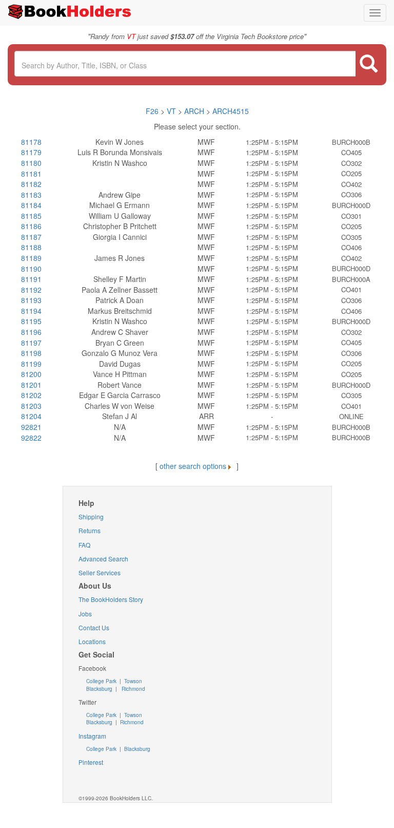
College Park (102, 681)
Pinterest (90, 762)
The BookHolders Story (110, 599)
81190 (31, 269)
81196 (31, 332)
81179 (31, 152)
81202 (31, 395)
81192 (31, 290)
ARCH (194, 111)
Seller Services (99, 572)
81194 (31, 311)
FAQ (84, 544)
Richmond (132, 688)
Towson (132, 681)
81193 (31, 300)
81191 (31, 279)
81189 (31, 258)
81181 (31, 173)
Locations (92, 641)
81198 (31, 353)
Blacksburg (99, 688)
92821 (31, 427)
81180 (31, 163)
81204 (31, 416)
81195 (31, 321)
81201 (31, 385)
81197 (31, 342)
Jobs (85, 613)
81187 (31, 237)
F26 (152, 111)
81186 (31, 226)
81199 (31, 364)
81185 (31, 216)
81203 (31, 406)
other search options (192, 466)
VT (172, 111)
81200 (31, 374)
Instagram (92, 735)
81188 (31, 247)
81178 (31, 142)
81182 (31, 184)
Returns (89, 530)
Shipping (91, 516)
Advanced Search (103, 558)
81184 (31, 205)
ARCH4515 (230, 111)
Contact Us (93, 627)
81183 (31, 195)
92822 (31, 437)
